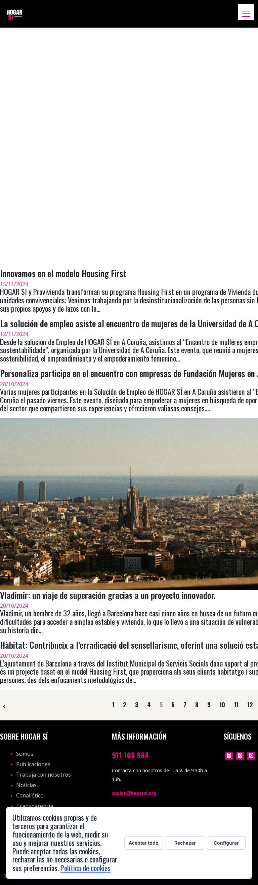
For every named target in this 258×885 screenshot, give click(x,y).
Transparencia (34, 806)
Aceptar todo (144, 843)
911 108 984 (130, 754)
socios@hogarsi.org (134, 792)
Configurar (226, 843)
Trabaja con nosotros (43, 774)
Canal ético (30, 795)
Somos (24, 753)
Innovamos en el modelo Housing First (63, 273)
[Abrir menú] (246, 12)
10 (222, 705)
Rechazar (185, 843)
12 (250, 705)
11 (236, 705)
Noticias (26, 785)
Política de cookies (85, 867)
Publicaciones (33, 764)
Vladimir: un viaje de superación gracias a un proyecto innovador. (107, 594)
